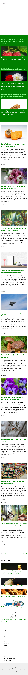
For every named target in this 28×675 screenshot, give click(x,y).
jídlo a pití (3, 117)
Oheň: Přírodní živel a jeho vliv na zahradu (13, 596)
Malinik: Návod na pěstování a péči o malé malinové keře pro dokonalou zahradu (13, 41)
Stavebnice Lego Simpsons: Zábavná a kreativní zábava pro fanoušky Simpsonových (12, 573)
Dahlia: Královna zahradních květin (13, 69)
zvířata (2, 541)
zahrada (2, 63)
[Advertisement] (14, 20)
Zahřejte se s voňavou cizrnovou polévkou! (13, 585)
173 (18, 553)
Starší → (25, 553)
